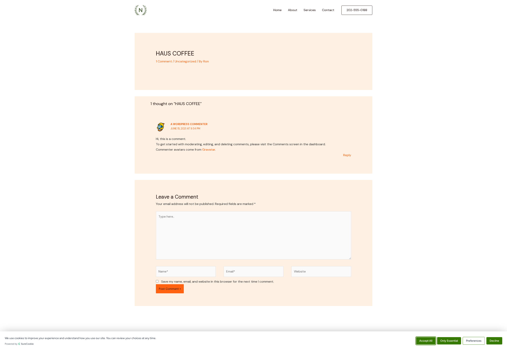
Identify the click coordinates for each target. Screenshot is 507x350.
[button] (356, 10)
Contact (328, 10)
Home (277, 10)
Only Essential (449, 340)
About (292, 10)
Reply (347, 155)
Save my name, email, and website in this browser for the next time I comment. (217, 281)
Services (310, 10)
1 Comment (164, 61)
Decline (494, 340)
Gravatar (208, 149)
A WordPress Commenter (189, 124)
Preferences (473, 340)
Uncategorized (185, 61)
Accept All (425, 340)
